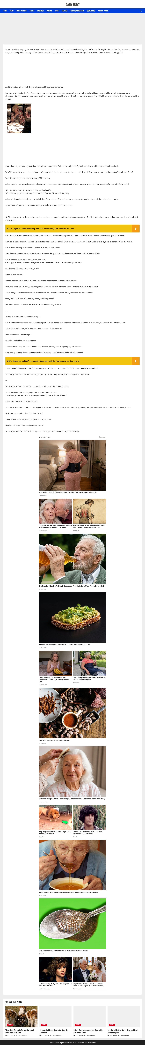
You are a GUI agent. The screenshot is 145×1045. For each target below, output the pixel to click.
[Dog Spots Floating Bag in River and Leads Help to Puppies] (124, 1016)
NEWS (12, 11)
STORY (10, 1025)
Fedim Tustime (11, 1035)
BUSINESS (40, 11)
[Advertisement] (72, 30)
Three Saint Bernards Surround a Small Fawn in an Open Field (19, 1031)
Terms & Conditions (77, 11)
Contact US (91, 11)
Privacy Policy (103, 11)
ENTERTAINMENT (21, 11)
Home (5, 11)
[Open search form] (141, 11)
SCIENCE (49, 11)
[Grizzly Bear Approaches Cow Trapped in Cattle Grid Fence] (89, 1016)
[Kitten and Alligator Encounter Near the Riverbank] (55, 1016)
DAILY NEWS (72, 4)
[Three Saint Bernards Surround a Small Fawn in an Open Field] (21, 1016)
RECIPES (64, 11)
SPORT (57, 11)
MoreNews (82, 1043)
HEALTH (32, 11)
